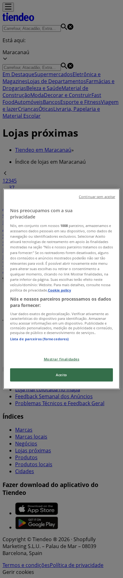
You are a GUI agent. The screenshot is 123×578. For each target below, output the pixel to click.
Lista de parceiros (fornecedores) (39, 339)
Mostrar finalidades (61, 358)
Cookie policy (59, 290)
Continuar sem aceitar (97, 197)
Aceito (61, 374)
